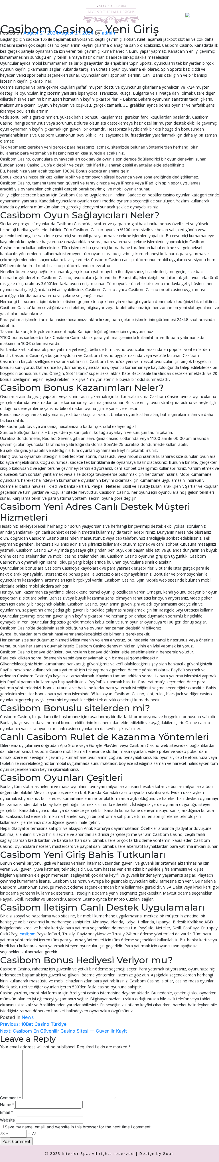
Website (7, 1120)
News (28, 1017)
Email (6, 1112)
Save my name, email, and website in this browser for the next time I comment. (78, 1126)
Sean (168, 1153)
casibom (27, 933)
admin (108, 33)
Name (7, 1104)
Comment (10, 1097)
